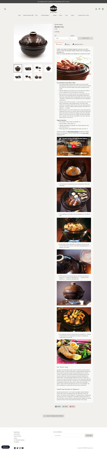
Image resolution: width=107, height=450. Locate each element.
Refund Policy (17, 432)
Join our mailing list (58, 431)
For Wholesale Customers (19, 440)
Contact (15, 438)
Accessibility (16, 442)
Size (55, 35)
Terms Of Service (17, 436)
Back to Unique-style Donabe (54, 415)
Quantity (72, 35)
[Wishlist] (99, 8)
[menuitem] (19, 15)
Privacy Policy (17, 434)
